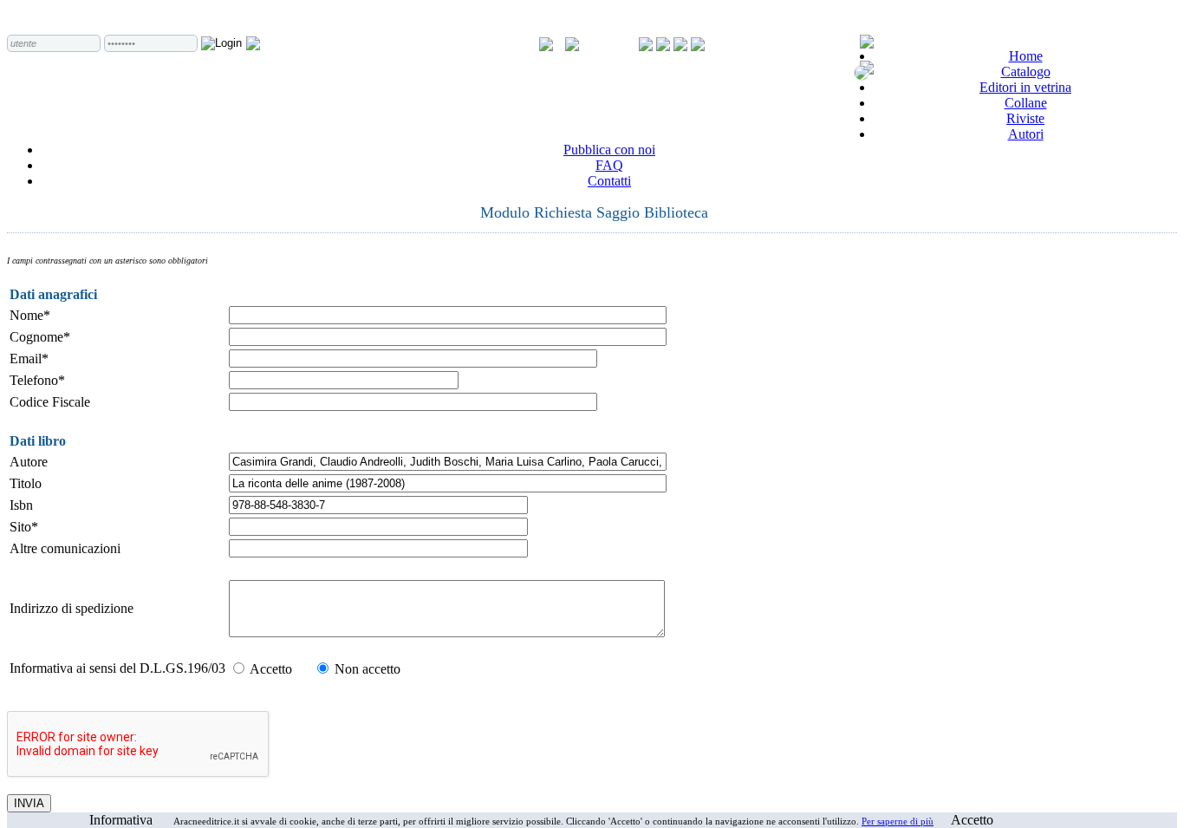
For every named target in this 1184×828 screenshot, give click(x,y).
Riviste (1025, 118)
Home (1026, 56)
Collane (1026, 102)
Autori (1026, 134)
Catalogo (1026, 71)
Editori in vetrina (1025, 87)
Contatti (609, 180)
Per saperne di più (898, 821)
